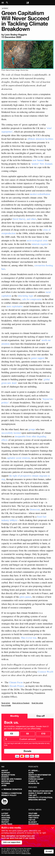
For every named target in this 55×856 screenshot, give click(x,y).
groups (32, 429)
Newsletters (8, 775)
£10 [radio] (43, 733)
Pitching (5, 783)
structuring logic (25, 295)
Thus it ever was (28, 637)
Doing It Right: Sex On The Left (39, 794)
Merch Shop (7, 781)
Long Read (6, 824)
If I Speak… (34, 770)
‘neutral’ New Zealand (41, 163)
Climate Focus (16, 682)
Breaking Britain (37, 799)
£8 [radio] (27, 733)
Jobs (3, 785)
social (18, 457)
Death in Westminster (39, 775)
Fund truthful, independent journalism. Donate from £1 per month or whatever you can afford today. (26, 727)
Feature (5, 815)
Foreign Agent (35, 779)
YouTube (32, 813)
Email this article (37, 703)
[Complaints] (4, 801)
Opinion (5, 820)
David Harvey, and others (24, 218)
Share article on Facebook (20, 703)
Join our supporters (11, 842)
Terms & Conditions (11, 793)
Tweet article (5, 703)
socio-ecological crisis (37, 240)
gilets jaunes (25, 596)
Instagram (33, 815)
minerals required (40, 243)
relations (26, 457)
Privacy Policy (8, 795)
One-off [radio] (40, 716)
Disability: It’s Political (40, 797)
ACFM (31, 773)
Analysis (5, 818)
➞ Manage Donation (11, 789)
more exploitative (14, 306)
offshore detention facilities (40, 138)
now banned (38, 160)
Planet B (32, 781)
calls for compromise (32, 299)
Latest (4, 813)
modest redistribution (40, 194)
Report (5, 822)
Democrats (34, 509)
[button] (3, 2)
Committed (34, 777)
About (4, 770)
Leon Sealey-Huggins (16, 34)
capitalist (11, 457)
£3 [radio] (11, 733)
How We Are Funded (11, 779)
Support (5, 773)
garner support (37, 357)
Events (5, 777)
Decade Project (17, 685)
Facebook (33, 824)
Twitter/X (33, 818)
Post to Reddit (6, 705)
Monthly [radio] (14, 716)
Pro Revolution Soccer (40, 791)
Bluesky (32, 822)
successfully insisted (11, 432)
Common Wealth (45, 671)
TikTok (31, 820)
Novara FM (33, 783)
